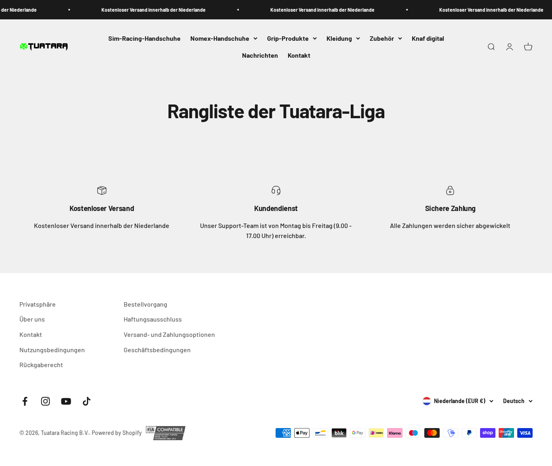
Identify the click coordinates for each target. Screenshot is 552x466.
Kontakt (299, 55)
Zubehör (382, 38)
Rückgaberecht (41, 364)
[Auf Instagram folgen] (45, 401)
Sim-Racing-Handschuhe (144, 38)
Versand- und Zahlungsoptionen (169, 334)
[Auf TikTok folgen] (86, 401)
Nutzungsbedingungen (52, 349)
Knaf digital (428, 38)
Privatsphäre (37, 304)
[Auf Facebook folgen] (24, 401)
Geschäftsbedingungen (157, 349)
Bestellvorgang (145, 304)
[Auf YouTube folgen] (66, 401)
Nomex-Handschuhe (219, 38)
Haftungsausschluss (153, 319)
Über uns (32, 319)
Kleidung (339, 38)
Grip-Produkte (288, 38)
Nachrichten (260, 55)
